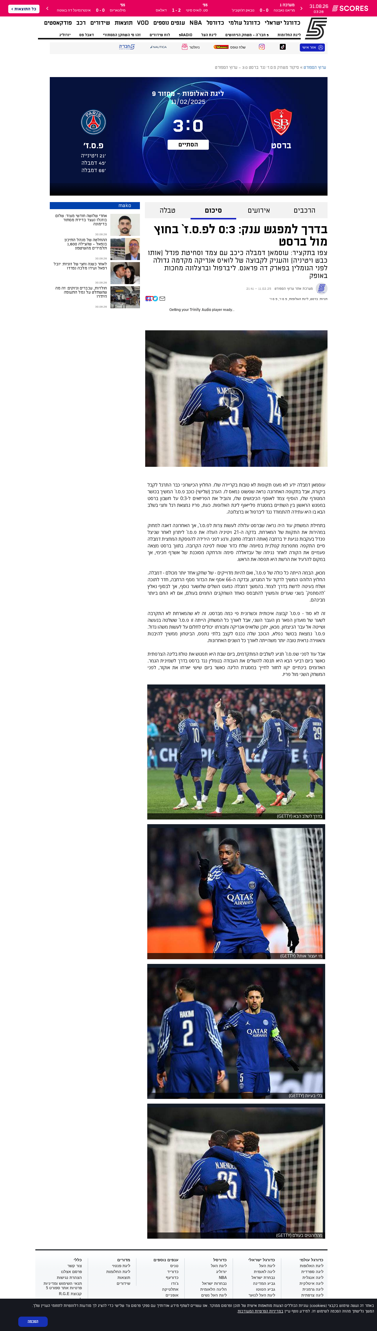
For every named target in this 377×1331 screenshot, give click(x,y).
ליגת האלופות (298, 299)
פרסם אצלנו (71, 1272)
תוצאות (124, 23)
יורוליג (64, 35)
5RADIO (185, 35)
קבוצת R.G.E (70, 1294)
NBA (195, 23)
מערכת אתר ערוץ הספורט (294, 288)
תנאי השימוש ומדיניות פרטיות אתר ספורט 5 (63, 1285)
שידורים (100, 23)
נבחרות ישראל (214, 1283)
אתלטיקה (170, 1289)
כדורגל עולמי (244, 23)
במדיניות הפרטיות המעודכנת (260, 1311)
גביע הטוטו (265, 1289)
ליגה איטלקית (311, 1283)
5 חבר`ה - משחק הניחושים (247, 35)
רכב (81, 23)
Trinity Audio (200, 309)
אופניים (172, 1295)
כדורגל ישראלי (282, 23)
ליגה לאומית (264, 1272)
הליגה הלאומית (213, 1289)
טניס (174, 1266)
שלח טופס (238, 47)
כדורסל (215, 23)
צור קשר (74, 1266)
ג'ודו (174, 1283)
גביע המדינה (264, 1283)
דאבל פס (86, 35)
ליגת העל (208, 35)
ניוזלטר (194, 47)
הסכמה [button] (33, 1321)
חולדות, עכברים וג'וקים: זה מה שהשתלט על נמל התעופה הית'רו (81, 292)
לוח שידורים (160, 35)
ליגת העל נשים (214, 1295)
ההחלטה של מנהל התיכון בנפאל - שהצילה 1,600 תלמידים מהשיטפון (86, 244)
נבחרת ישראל (263, 1277)
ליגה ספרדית (312, 1272)
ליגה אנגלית (312, 1277)
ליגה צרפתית (312, 1295)
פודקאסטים (58, 23)
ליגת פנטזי (121, 1266)
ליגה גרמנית (312, 1289)
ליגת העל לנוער (262, 1295)
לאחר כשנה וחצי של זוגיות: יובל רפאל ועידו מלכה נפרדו (80, 266)
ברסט (314, 299)
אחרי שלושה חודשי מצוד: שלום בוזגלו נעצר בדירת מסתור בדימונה (81, 220)
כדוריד (172, 1272)
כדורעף (172, 1277)
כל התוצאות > (23, 9)
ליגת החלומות (289, 35)
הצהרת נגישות (69, 1277)
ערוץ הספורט (308, 28)
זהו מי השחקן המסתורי (122, 35)
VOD (143, 23)
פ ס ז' (283, 299)
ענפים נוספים (169, 23)
